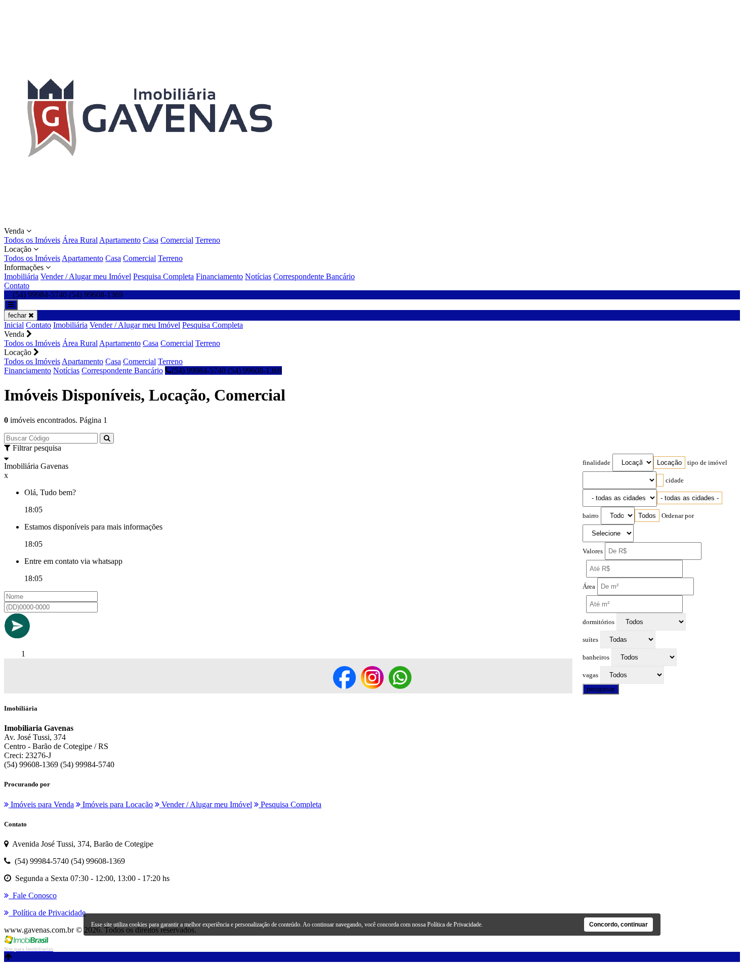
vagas (590, 675)
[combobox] (669, 462)
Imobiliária (21, 276)
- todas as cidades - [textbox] (689, 498)
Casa (150, 240)
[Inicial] (149, 221)
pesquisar (601, 689)
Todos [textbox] (647, 515)
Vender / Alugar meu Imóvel (85, 276)
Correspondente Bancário (314, 276)
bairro (591, 515)
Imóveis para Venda (41, 804)
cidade (675, 480)
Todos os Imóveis (32, 240)
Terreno (207, 240)
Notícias (258, 276)
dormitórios (598, 622)
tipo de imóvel (707, 462)
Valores (593, 551)
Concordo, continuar (618, 924)
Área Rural (80, 240)
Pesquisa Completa (163, 276)
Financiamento (219, 276)
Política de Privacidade (454, 924)
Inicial (14, 325)
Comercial (176, 240)
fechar (18, 315)
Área (589, 586)
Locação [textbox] (669, 462)
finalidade (596, 462)
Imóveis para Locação (116, 804)
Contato (16, 285)
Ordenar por (678, 515)
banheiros (596, 657)
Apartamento (120, 240)
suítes (590, 639)
